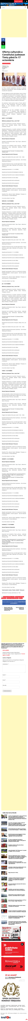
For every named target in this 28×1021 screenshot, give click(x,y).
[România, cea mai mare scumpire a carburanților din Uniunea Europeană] (4, 891)
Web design (3, 1013)
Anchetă (19, 1005)
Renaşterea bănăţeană (13, 1013)
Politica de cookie (4, 1009)
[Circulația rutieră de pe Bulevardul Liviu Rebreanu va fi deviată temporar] (4, 869)
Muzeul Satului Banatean (12, 598)
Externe (23, 1006)
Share (3, 40)
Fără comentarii (5, 70)
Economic (3, 1006)
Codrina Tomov (4, 68)
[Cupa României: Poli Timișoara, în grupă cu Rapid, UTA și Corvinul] (4, 852)
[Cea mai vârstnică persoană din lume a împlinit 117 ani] (4, 886)
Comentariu (6, 664)
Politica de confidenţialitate (15, 1009)
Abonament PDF (9, 1008)
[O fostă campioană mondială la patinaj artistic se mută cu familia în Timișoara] (4, 912)
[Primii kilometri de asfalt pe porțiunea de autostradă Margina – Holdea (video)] (4, 831)
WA (3, 47)
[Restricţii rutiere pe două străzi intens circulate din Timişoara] (4, 907)
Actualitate (3, 1005)
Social (23, 1005)
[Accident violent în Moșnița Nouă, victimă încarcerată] (4, 847)
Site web (4, 685)
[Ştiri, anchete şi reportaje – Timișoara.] (8, 5)
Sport (18, 1006)
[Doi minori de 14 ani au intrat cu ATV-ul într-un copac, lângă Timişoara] (4, 902)
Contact (23, 1009)
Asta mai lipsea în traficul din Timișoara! (20, 608)
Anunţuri (16, 1008)
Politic (6, 1006)
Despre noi (3, 1008)
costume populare (20, 596)
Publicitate (20, 1008)
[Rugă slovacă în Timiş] (4, 874)
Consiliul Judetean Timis (9, 596)
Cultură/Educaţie (12, 1006)
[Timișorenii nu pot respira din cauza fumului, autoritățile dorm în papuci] (4, 896)
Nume (4, 674)
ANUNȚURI (3, 1007)
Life (20, 1006)
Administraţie (14, 1005)
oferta (21, 598)
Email (4, 680)
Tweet (3, 43)
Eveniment (8, 1005)
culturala (4, 598)
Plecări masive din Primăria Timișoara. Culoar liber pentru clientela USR (8, 609)
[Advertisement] (14, 23)
